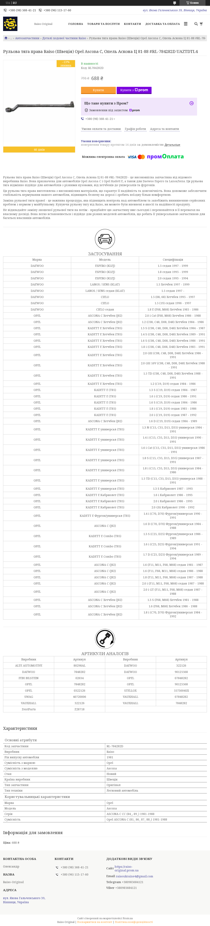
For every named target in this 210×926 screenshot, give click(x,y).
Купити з (127, 90)
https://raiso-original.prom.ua (127, 868)
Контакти (132, 24)
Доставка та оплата (162, 24)
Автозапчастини (27, 38)
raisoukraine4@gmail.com (134, 876)
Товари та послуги (103, 24)
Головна (75, 24)
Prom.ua (128, 918)
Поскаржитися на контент (94, 922)
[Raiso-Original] (17, 24)
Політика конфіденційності (134, 922)
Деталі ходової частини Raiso (64, 38)
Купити (98, 90)
